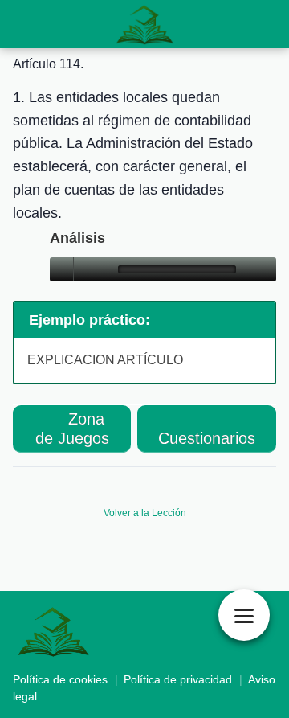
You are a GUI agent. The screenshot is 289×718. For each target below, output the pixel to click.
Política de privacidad (178, 679)
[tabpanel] (144, 269)
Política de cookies (60, 679)
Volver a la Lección (145, 513)
